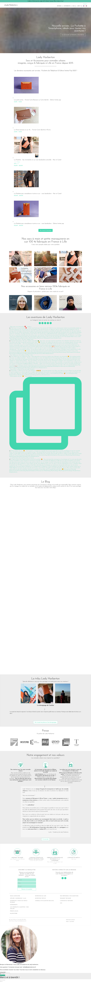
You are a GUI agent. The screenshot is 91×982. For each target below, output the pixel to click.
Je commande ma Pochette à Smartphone (73, 34)
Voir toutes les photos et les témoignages (45, 722)
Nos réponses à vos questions (69, 895)
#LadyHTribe (13, 913)
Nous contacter (15, 895)
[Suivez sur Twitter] (42, 323)
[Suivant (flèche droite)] (1, 981)
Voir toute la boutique (45, 230)
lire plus (12, 543)
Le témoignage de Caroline (45, 705)
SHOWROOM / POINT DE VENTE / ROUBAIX (19, 901)
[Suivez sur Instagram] (45, 323)
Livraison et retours (66, 900)
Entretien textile (40, 898)
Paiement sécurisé (65, 898)
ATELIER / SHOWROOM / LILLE (18, 898)
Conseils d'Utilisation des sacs (44, 900)
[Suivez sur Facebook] (40, 323)
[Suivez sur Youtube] (51, 323)
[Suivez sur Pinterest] (48, 323)
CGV (61, 903)
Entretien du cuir (40, 895)
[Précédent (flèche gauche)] (0, 981)
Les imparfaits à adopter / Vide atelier (19, 908)
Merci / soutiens (70, 921)
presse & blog (14, 911)
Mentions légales (70, 919)
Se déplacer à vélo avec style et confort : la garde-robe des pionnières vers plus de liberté (37, 538)
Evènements (13, 904)
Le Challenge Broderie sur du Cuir (20, 598)
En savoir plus (45, 839)
